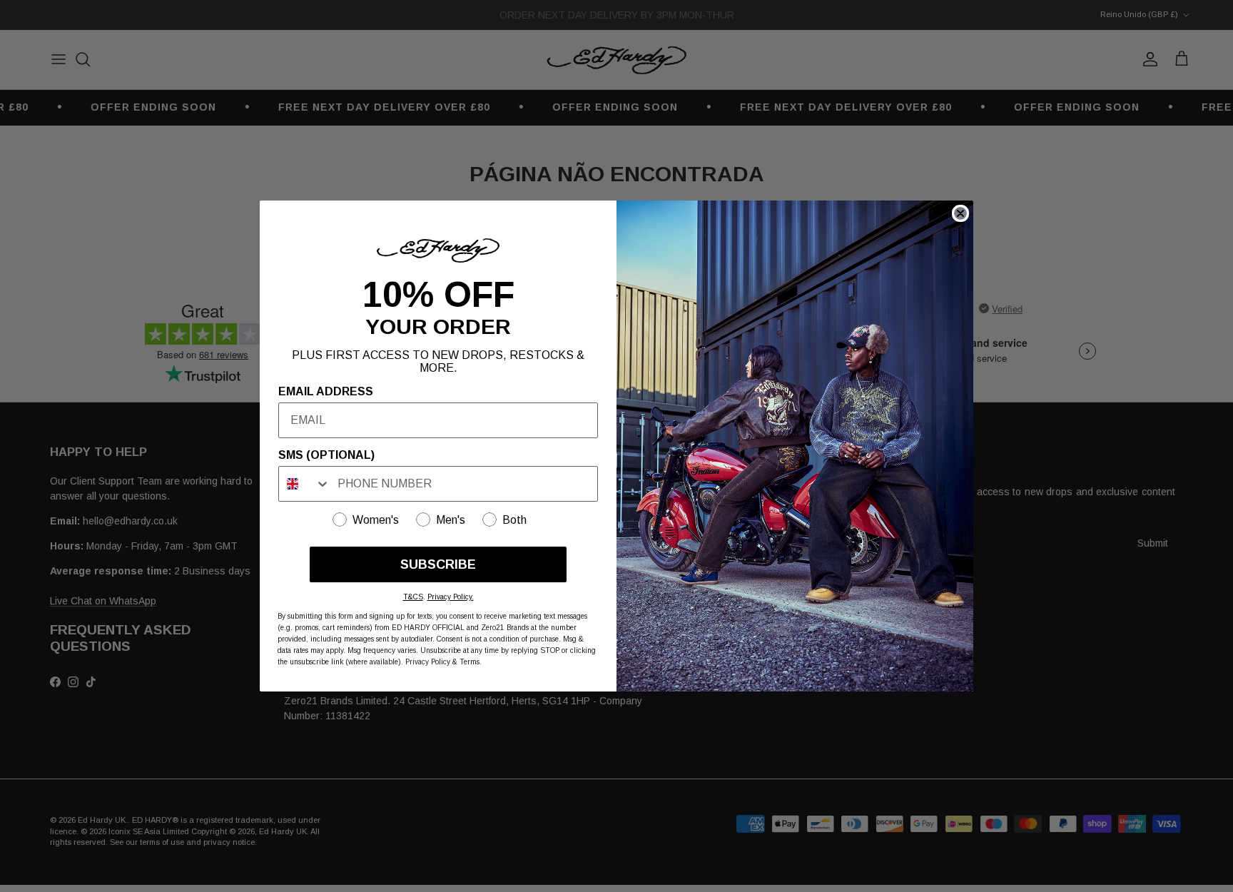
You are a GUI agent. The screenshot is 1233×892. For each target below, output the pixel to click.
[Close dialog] (960, 213)
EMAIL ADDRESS (325, 391)
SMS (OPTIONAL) (326, 455)
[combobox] (304, 484)
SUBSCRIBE (438, 564)
